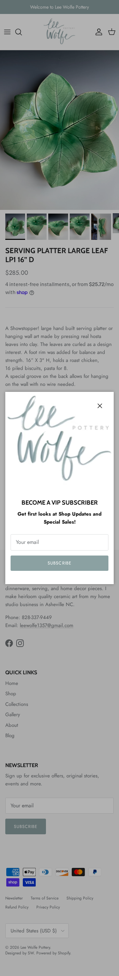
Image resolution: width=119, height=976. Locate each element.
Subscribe (59, 563)
